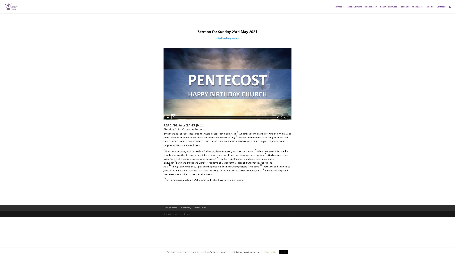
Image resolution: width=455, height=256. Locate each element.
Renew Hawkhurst (388, 7)
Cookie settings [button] (270, 252)
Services (338, 7)
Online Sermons (355, 7)
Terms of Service (170, 208)
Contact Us (441, 7)
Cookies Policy (200, 208)
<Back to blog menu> (227, 38)
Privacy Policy (185, 208)
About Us (416, 7)
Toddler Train (371, 7)
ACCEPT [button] (283, 252)
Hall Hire (430, 7)
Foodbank (404, 7)
